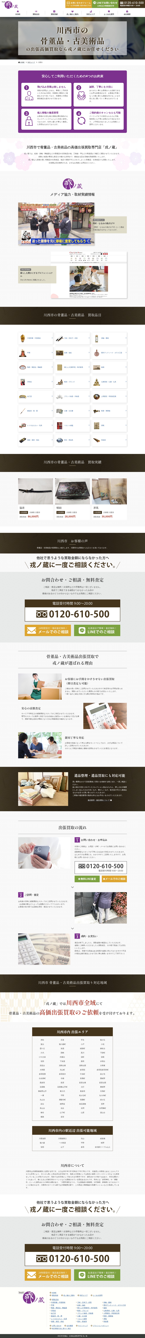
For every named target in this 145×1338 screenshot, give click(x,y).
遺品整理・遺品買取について (99, 800)
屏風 (105, 1319)
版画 (105, 1308)
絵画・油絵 (81, 1305)
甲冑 (52, 1305)
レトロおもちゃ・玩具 (59, 1319)
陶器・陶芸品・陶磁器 (59, 1308)
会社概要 (70, 1326)
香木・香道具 (82, 1321)
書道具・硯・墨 (56, 1316)
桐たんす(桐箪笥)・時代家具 (87, 1308)
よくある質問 (97, 1295)
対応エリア (84, 1295)
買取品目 (55, 1300)
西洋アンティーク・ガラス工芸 (114, 1305)
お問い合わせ (56, 1326)
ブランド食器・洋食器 (85, 1313)
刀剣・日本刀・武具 (84, 1302)
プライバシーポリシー (101, 1326)
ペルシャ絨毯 (82, 1319)
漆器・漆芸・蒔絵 (57, 1321)
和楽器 (105, 1321)
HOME (54, 1293)
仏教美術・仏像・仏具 (111, 1311)
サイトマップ (83, 1326)
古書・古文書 (82, 1316)
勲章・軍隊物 (108, 1316)
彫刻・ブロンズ (82, 1311)
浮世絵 (53, 1311)
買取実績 (55, 1295)
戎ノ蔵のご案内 (69, 1295)
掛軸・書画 (107, 1302)
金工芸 (53, 1313)
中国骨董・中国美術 (58, 1302)
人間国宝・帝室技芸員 (111, 1313)
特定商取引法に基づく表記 (61, 1328)
